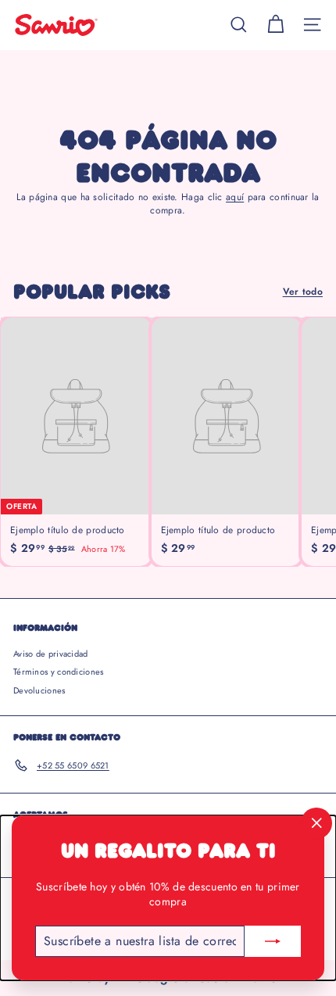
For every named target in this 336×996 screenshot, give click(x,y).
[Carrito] (275, 25)
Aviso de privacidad (50, 653)
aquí (235, 197)
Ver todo (303, 292)
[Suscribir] (273, 941)
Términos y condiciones (58, 671)
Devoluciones (39, 690)
